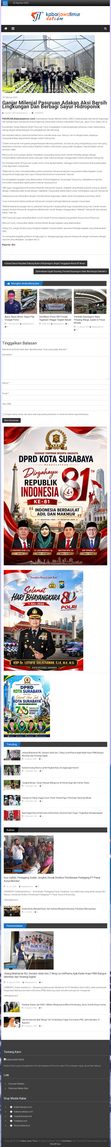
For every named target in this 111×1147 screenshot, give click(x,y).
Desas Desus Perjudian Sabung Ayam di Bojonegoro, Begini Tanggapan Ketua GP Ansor (45, 263)
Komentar (7, 354)
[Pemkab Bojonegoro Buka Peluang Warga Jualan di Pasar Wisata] (90, 301)
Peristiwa (18, 871)
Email (5, 393)
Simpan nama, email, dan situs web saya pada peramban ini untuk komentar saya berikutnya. (46, 414)
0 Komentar (38, 113)
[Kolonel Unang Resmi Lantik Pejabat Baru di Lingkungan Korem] (12, 770)
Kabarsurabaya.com (23, 1112)
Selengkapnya (10, 900)
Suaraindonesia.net (23, 1116)
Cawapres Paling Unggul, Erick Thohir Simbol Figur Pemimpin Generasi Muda (56, 798)
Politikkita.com (20, 1121)
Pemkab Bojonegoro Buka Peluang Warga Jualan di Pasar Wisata (89, 319)
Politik (22, 967)
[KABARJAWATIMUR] (14, 1060)
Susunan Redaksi (16, 1084)
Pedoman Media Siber (18, 1088)
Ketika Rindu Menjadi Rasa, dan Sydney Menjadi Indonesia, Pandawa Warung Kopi (59, 909)
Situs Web (6, 404)
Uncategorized (8, 89)
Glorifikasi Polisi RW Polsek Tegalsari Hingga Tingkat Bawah (55, 318)
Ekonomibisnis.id (22, 1125)
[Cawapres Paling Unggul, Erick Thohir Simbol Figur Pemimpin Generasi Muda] (12, 800)
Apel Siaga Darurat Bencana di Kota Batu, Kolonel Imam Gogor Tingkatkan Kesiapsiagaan (62, 813)
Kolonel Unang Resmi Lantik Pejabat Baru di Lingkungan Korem (50, 768)
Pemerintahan (11, 967)
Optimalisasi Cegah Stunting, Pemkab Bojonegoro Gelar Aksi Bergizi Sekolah (70, 271)
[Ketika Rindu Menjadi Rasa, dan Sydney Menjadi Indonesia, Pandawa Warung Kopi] (12, 911)
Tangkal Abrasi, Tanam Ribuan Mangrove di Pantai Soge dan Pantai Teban (55, 783)
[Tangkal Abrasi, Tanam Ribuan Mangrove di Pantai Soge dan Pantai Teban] (12, 785)
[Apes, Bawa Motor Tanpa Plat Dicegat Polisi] (21, 301)
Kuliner (8, 871)
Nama (5, 383)
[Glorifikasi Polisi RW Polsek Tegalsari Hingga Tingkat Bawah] (55, 301)
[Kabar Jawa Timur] (5, 28)
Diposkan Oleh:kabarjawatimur (16, 113)
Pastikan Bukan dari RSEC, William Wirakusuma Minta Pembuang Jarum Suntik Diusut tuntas (64, 1004)
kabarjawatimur (28, 324)
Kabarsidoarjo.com (23, 1107)
